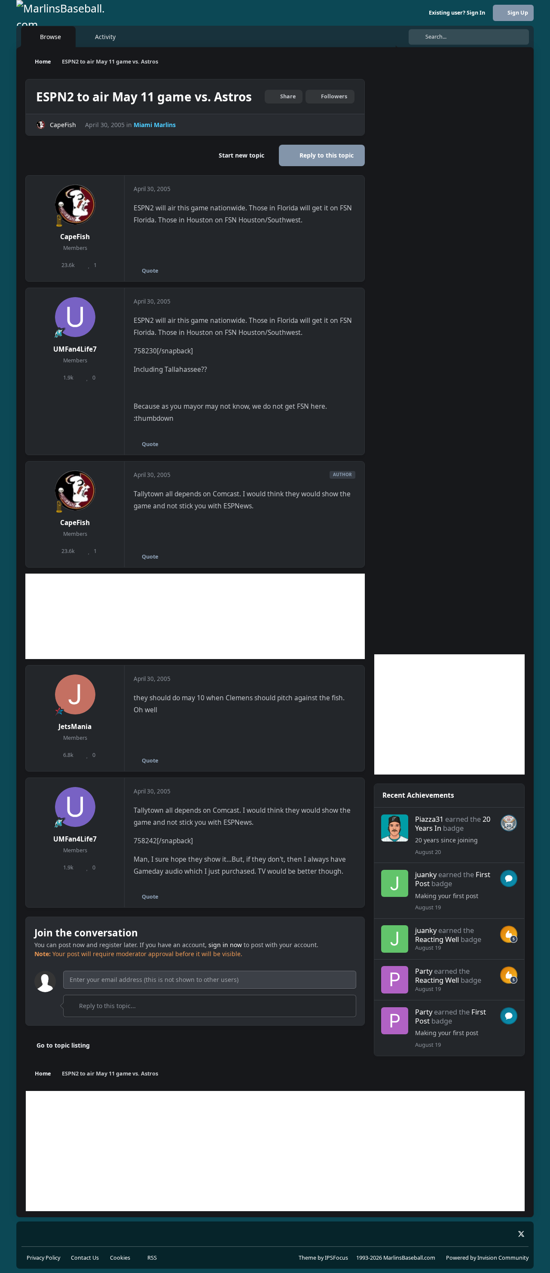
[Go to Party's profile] (394, 979)
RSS (151, 1257)
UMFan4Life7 (75, 349)
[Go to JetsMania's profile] (75, 694)
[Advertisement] (195, 616)
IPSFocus (336, 1257)
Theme (307, 1257)
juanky (426, 874)
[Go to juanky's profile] (394, 883)
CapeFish (63, 125)
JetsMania (75, 726)
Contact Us (85, 1257)
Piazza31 (429, 819)
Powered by (487, 1257)
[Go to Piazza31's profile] (394, 828)
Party (423, 971)
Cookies (120, 1257)
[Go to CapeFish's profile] (40, 124)
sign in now (225, 945)
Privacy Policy (43, 1257)
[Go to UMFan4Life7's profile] (75, 317)
